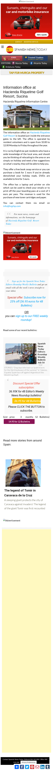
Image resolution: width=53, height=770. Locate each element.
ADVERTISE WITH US (31, 42)
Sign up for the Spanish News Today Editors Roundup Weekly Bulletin (25, 283)
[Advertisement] (26, 641)
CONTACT (18, 42)
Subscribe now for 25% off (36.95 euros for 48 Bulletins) (28, 301)
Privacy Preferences (28, 762)
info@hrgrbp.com (12, 206)
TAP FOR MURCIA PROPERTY (26, 72)
